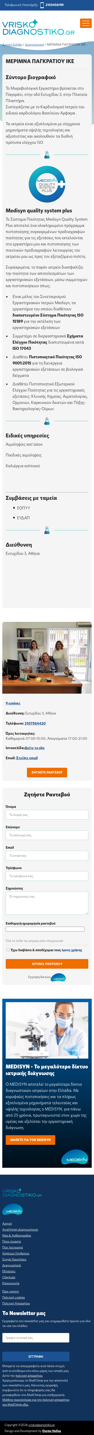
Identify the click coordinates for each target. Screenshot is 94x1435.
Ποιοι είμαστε (11, 1241)
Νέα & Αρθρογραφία (16, 1235)
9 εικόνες (13, 703)
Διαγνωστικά (11, 1265)
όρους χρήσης (72, 950)
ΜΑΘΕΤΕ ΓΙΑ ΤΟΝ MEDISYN (30, 1140)
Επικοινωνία (10, 1283)
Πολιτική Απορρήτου (16, 1303)
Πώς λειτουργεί (12, 1247)
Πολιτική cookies (13, 1297)
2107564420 (35, 723)
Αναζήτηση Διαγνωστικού (20, 1229)
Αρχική (7, 1223)
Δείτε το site (34, 748)
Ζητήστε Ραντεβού (47, 772)
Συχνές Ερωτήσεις (14, 1259)
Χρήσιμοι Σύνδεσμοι (15, 1253)
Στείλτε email (27, 758)
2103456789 (55, 5)
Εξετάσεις (9, 1271)
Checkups (8, 1277)
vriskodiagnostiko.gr (42, 1425)
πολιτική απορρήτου (29, 1375)
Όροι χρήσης (10, 1291)
